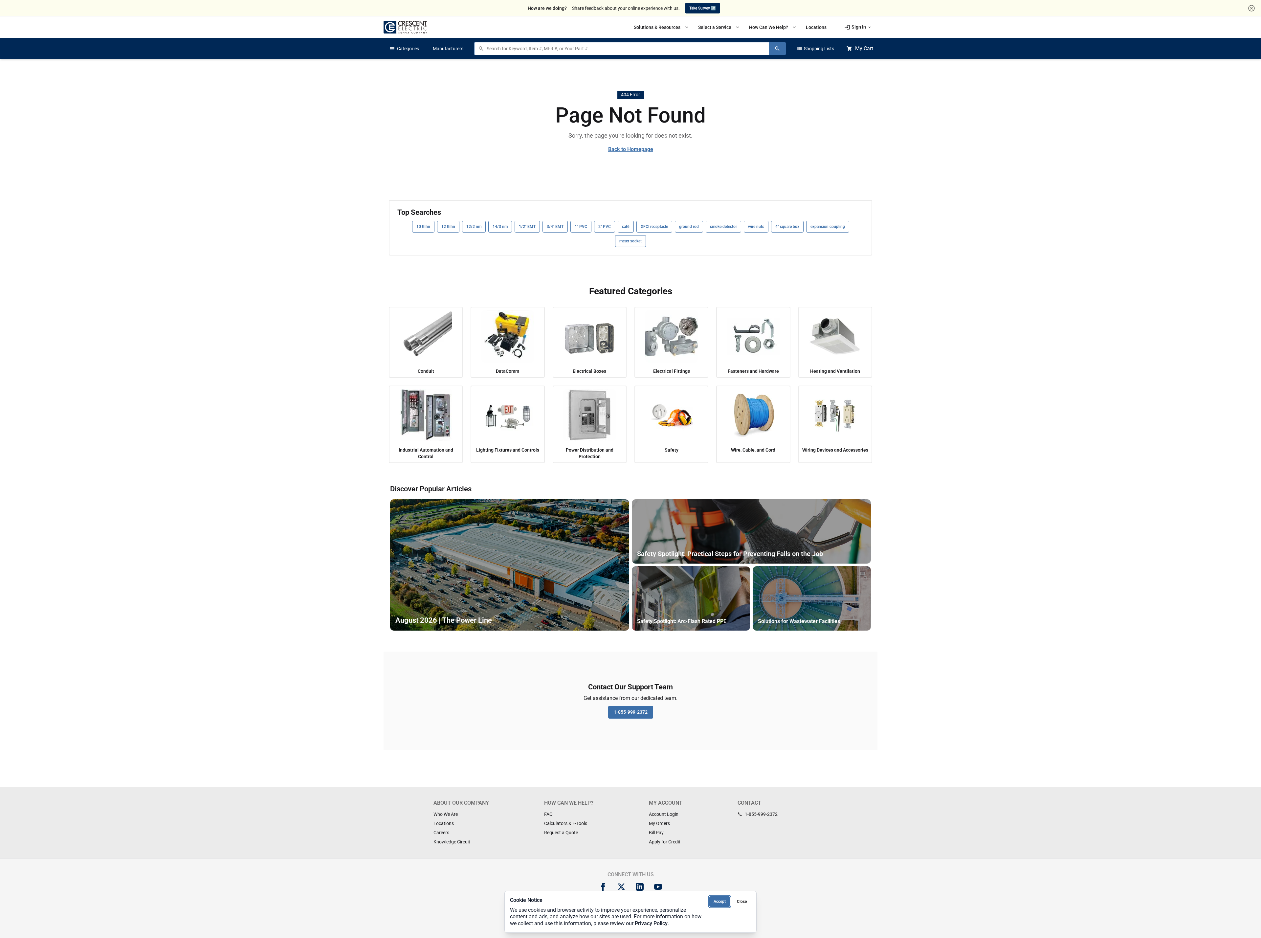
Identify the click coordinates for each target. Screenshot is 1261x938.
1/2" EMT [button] (527, 226)
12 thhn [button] (448, 226)
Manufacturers (448, 48)
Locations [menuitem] (816, 27)
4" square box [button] (787, 226)
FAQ (548, 814)
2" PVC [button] (604, 226)
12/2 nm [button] (473, 226)
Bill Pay (656, 832)
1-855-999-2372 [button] (631, 712)
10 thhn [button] (423, 226)
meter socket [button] (630, 241)
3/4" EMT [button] (555, 226)
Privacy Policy (651, 923)
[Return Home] (405, 27)
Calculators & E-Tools (565, 823)
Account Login (663, 814)
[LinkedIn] (639, 886)
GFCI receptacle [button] (654, 226)
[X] (621, 886)
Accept (720, 901)
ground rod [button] (689, 226)
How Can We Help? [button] (773, 27)
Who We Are (445, 814)
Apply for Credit (664, 841)
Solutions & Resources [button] (662, 27)
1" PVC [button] (581, 226)
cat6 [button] (626, 226)
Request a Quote (561, 832)
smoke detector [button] (723, 226)
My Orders (659, 823)
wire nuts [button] (756, 226)
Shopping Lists (815, 49)
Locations (443, 823)
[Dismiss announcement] (1251, 8)
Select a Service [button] (719, 27)
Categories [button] (404, 49)
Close (742, 901)
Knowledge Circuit (451, 841)
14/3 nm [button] (500, 226)
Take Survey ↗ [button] (702, 8)
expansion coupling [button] (827, 226)
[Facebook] (602, 886)
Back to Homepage (630, 149)
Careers (441, 832)
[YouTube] (658, 886)
